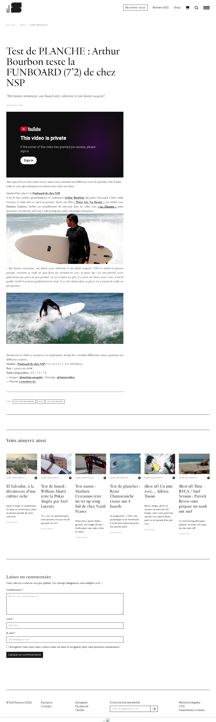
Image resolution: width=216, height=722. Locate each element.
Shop (177, 7)
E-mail (10, 633)
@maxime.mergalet (31, 377)
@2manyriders (66, 377)
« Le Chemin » (107, 206)
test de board (55, 401)
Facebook (82, 706)
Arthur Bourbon (74, 197)
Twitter (79, 710)
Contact (46, 706)
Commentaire (14, 590)
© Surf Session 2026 (19, 702)
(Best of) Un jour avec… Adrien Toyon (158, 491)
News (23, 25)
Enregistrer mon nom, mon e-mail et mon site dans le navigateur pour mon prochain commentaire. (65, 647)
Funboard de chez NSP (31, 364)
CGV (182, 706)
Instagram (81, 702)
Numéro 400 (161, 7)
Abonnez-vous (135, 7)
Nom (9, 619)
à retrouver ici (27, 381)
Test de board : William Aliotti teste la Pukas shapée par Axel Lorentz (54, 496)
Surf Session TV (39, 25)
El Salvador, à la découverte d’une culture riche (21, 491)
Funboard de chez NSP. (46, 193)
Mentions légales (189, 702)
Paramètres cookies (192, 710)
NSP (40, 401)
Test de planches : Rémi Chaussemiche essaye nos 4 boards (125, 496)
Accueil (11, 25)
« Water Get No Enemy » (89, 202)
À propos (47, 702)
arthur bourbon (24, 401)
